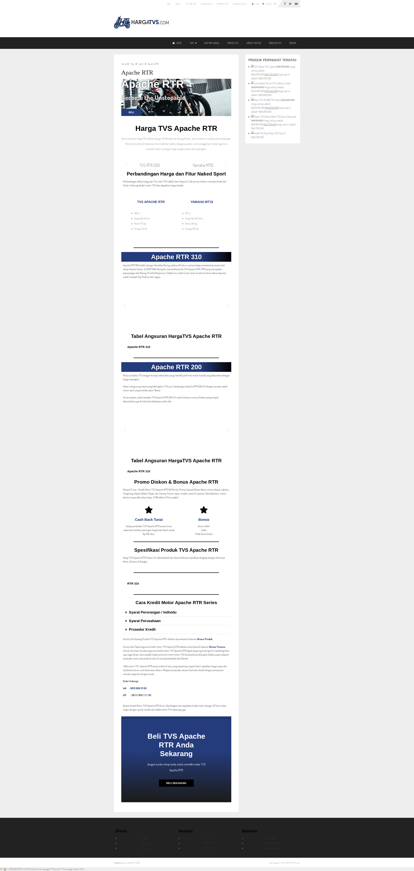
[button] (127, 163)
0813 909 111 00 (138, 688)
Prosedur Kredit (142, 629)
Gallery (178, 3)
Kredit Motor (254, 43)
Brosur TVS (275, 43)
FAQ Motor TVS (222, 3)
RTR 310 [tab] (133, 583)
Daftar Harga (211, 43)
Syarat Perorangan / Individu (152, 612)
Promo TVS (233, 43)
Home (178, 43)
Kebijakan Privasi (239, 3)
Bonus (203, 520)
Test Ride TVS (190, 3)
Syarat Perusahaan (145, 621)
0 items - (271, 3)
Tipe (192, 43)
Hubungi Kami (206, 3)
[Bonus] (204, 510)
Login (257, 3)
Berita (292, 43)
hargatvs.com (119, 862)
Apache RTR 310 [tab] (138, 347)
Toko (169, 3)
